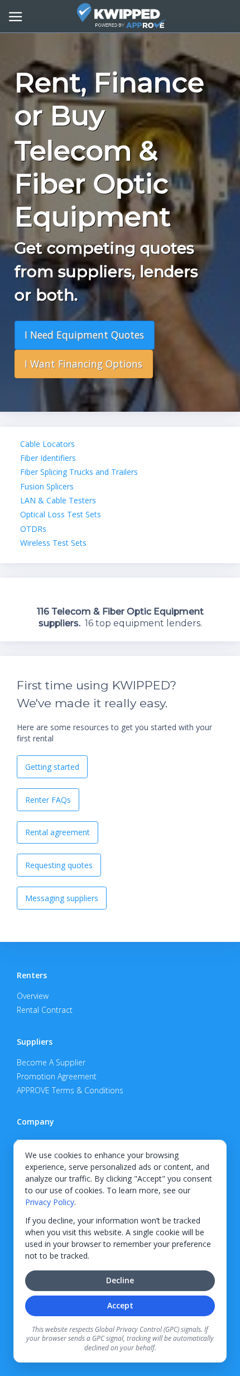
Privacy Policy (49, 1202)
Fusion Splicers (47, 486)
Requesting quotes (59, 865)
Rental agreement (57, 832)
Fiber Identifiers (48, 458)
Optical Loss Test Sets (60, 514)
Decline (120, 1280)
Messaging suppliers (61, 898)
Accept (120, 1305)
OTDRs (33, 528)
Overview (33, 996)
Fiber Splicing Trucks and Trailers (79, 471)
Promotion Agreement (57, 1076)
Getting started (52, 766)
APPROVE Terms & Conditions (70, 1090)
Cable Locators (47, 444)
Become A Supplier (51, 1062)
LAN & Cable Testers (58, 500)
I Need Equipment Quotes (84, 334)
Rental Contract (45, 1009)
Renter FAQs (48, 799)
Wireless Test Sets (53, 542)
